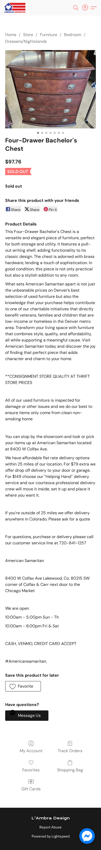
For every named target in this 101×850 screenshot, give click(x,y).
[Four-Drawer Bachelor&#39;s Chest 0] (50, 89)
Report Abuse (50, 827)
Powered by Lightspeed (51, 836)
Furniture (48, 34)
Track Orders (70, 750)
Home (10, 34)
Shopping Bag (70, 770)
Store (28, 34)
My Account (31, 750)
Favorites (31, 770)
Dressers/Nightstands (26, 41)
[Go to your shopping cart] (86, 7)
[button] (15, 8)
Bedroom (72, 34)
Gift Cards (31, 789)
